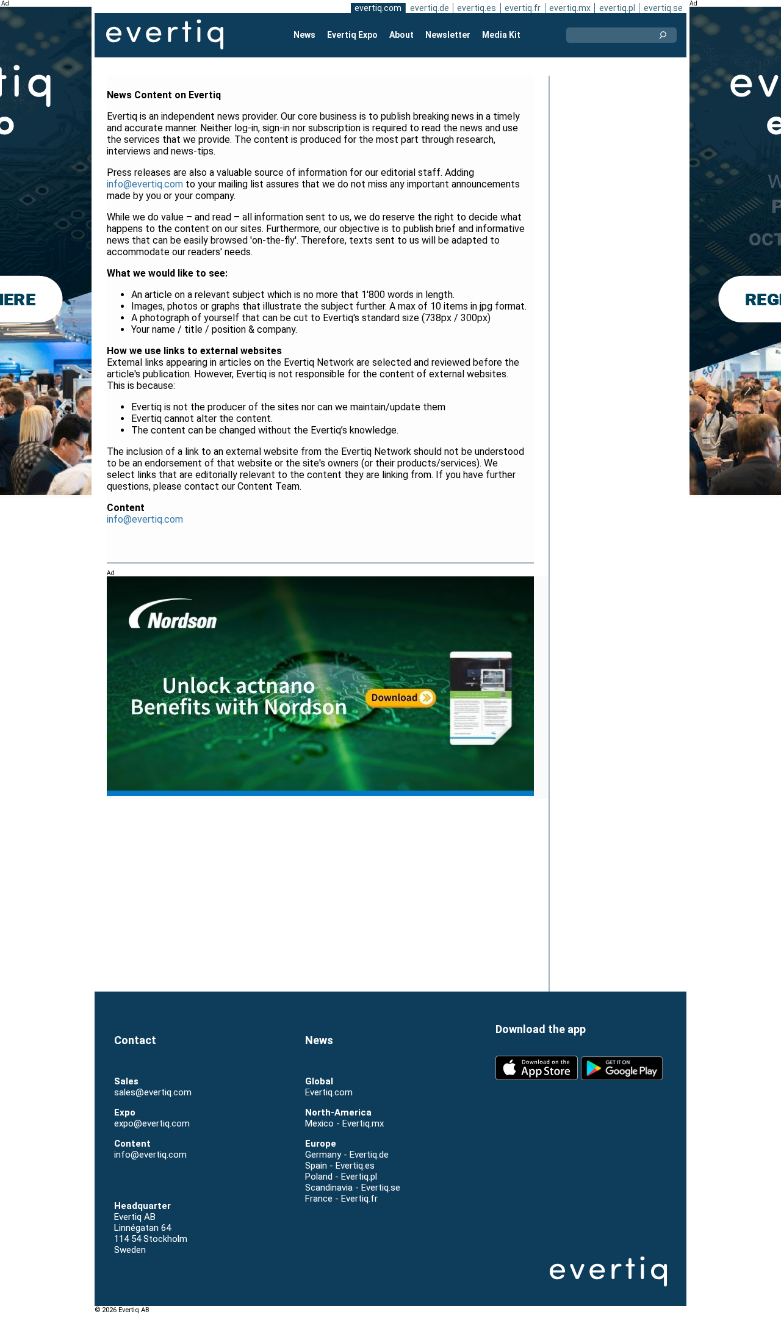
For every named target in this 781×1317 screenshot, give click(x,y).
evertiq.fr (523, 8)
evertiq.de (429, 8)
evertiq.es (476, 8)
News (304, 35)
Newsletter (447, 35)
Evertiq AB (164, 35)
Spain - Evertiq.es (340, 1165)
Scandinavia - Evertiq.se (352, 1187)
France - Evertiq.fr (341, 1198)
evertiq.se (663, 8)
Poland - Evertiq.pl (341, 1176)
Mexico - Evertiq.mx (344, 1123)
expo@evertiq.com (152, 1123)
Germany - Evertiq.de (347, 1154)
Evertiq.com (329, 1092)
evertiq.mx (570, 8)
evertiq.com (378, 8)
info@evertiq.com (145, 184)
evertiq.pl (617, 8)
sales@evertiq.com (153, 1092)
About (401, 35)
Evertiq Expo (352, 35)
